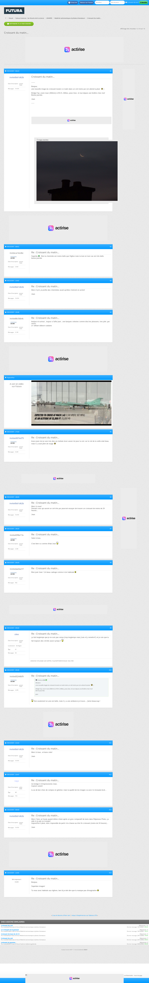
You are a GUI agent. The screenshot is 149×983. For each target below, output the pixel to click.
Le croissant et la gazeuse (10, 930)
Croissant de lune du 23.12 (10, 934)
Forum (11, 18)
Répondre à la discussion (19, 24)
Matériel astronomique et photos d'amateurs (70, 18)
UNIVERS (49, 18)
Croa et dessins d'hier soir (61, 915)
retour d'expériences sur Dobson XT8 (84, 915)
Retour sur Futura (86, 2)
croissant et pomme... (8, 942)
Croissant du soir (7, 925)
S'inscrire (72, 3)
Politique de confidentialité (125, 975)
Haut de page (138, 975)
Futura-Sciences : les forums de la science (30, 18)
